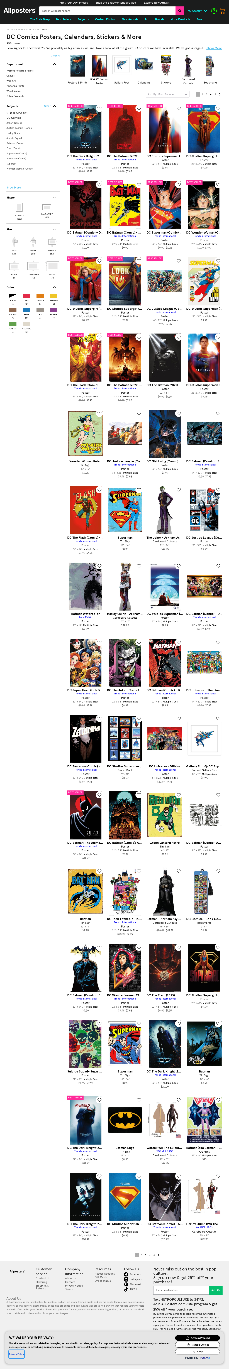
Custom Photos (105, 19)
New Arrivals (130, 19)
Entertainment (15, 30)
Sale (199, 19)
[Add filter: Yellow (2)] (53, 295)
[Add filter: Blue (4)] (26, 309)
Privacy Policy (16, 1354)
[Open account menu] (205, 10)
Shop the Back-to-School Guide (116, 2)
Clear (47, 106)
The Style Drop (40, 19)
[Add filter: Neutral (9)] (26, 323)
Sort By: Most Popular (160, 94)
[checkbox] (14, 245)
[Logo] (20, 10)
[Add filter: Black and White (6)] (12, 295)
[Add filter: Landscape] (47, 207)
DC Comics (43, 30)
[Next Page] (219, 94)
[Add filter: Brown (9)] (12, 309)
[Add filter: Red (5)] (26, 295)
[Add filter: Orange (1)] (40, 295)
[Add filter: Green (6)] (12, 323)
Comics (30, 30)
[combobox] (107, 10)
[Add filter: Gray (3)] (40, 309)
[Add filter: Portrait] (19, 207)
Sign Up (215, 1290)
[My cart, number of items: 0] (222, 11)
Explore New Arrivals (157, 2)
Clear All (55, 56)
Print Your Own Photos (74, 2)
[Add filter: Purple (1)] (53, 309)
